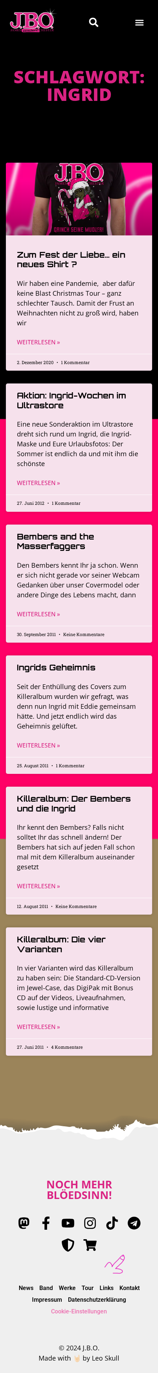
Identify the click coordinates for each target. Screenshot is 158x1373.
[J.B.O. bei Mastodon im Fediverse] (23, 1223)
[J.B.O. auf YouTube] (68, 1223)
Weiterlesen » (38, 342)
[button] (140, 22)
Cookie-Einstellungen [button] (79, 1311)
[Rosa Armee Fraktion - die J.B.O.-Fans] (68, 1245)
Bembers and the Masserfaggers (55, 541)
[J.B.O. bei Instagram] (90, 1223)
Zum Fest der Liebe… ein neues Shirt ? (71, 259)
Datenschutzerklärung (97, 1299)
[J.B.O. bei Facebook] (46, 1223)
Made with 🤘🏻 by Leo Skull (79, 1358)
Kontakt (129, 1288)
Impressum (47, 1299)
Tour (88, 1288)
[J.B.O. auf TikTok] (112, 1223)
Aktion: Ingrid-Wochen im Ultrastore (71, 400)
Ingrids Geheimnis (56, 667)
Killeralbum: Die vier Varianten (61, 944)
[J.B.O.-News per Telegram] (134, 1223)
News (26, 1288)
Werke (67, 1288)
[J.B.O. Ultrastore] (90, 1245)
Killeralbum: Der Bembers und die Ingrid (74, 803)
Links (107, 1288)
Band (46, 1288)
